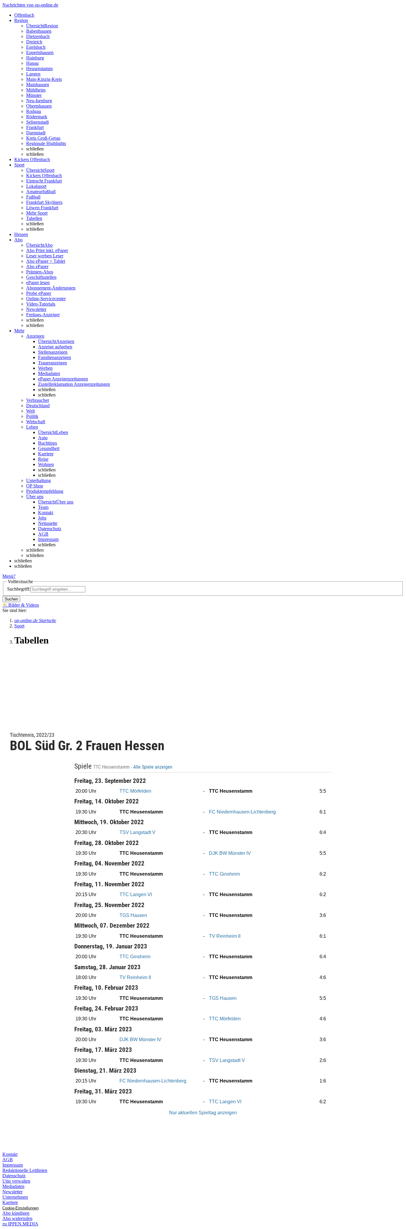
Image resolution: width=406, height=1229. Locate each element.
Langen (33, 73)
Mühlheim (35, 89)
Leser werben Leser (44, 255)
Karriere (45, 453)
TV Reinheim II (224, 936)
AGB (43, 533)
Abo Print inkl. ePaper (47, 250)
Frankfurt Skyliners (44, 202)
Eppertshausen (39, 52)
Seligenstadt (37, 122)
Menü (7, 576)
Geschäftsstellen (41, 277)
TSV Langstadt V (137, 832)
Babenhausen (38, 31)
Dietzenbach (38, 36)
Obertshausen (39, 105)
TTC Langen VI (135, 894)
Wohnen (46, 464)
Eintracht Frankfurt (44, 180)
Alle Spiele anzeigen (153, 767)
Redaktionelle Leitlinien (24, 1170)
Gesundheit (48, 448)
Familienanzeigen (54, 357)
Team (43, 507)
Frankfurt (35, 127)
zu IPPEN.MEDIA (20, 1223)
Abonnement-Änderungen (50, 287)
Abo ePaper (37, 266)
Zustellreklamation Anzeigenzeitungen (74, 384)
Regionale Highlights (46, 143)
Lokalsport (36, 186)
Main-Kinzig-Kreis (44, 79)
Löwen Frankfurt (42, 207)
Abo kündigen (15, 1213)
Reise (43, 459)
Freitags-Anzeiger (43, 314)
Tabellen (34, 218)
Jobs (42, 517)
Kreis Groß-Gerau (43, 138)
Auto (43, 437)
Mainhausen (37, 84)
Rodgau (33, 111)
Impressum (48, 539)
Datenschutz (49, 528)
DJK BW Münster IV (230, 853)
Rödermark (36, 116)
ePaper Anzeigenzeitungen (63, 378)
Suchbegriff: (18, 588)
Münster (34, 95)
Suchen (11, 599)
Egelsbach (35, 47)
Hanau (32, 63)
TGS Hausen (133, 915)
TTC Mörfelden (135, 791)
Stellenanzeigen (52, 352)
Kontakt (45, 512)
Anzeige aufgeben (55, 346)
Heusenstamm (39, 68)
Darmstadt (35, 132)
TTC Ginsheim (224, 873)
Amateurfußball (41, 191)
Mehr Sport (37, 212)
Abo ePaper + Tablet (45, 261)
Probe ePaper (38, 293)
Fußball (33, 196)
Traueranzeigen (52, 362)
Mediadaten (49, 373)
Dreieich (34, 41)
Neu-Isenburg (39, 100)
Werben (45, 368)
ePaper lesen (38, 282)
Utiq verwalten (16, 1181)
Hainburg (35, 57)
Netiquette (47, 523)
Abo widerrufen (17, 1218)
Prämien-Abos (39, 271)
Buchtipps (47, 443)
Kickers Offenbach (44, 175)
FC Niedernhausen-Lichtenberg (242, 811)
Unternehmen (15, 1197)
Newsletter (36, 309)
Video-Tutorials (40, 303)
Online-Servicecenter (46, 298)
